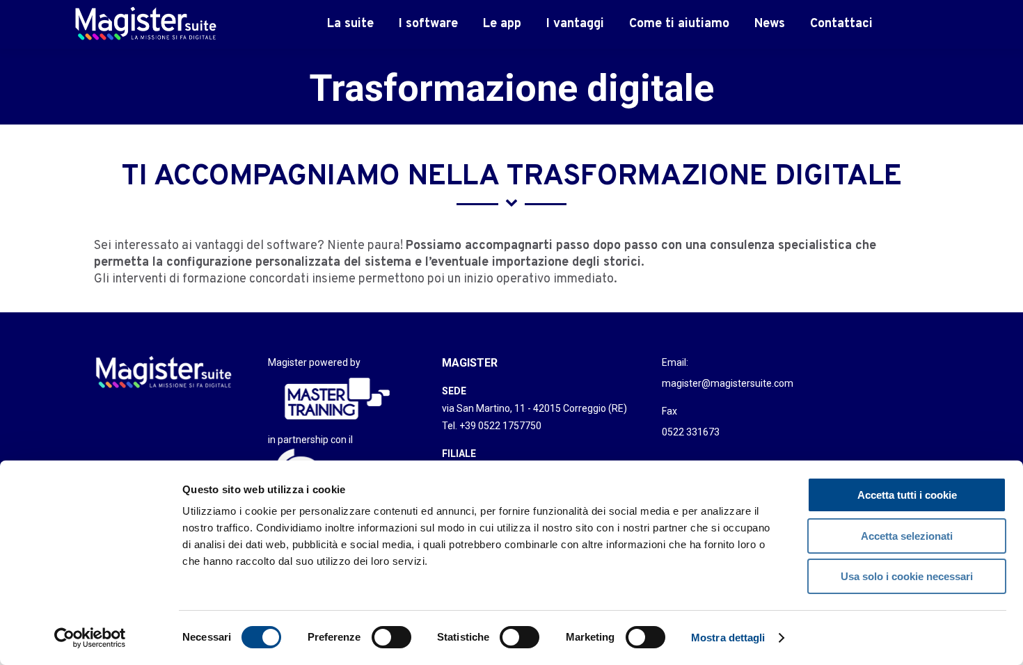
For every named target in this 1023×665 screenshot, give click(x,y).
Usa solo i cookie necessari (907, 576)
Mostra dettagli (728, 637)
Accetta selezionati (907, 536)
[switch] (391, 637)
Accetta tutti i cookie (907, 495)
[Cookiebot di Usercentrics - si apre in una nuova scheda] (90, 637)
